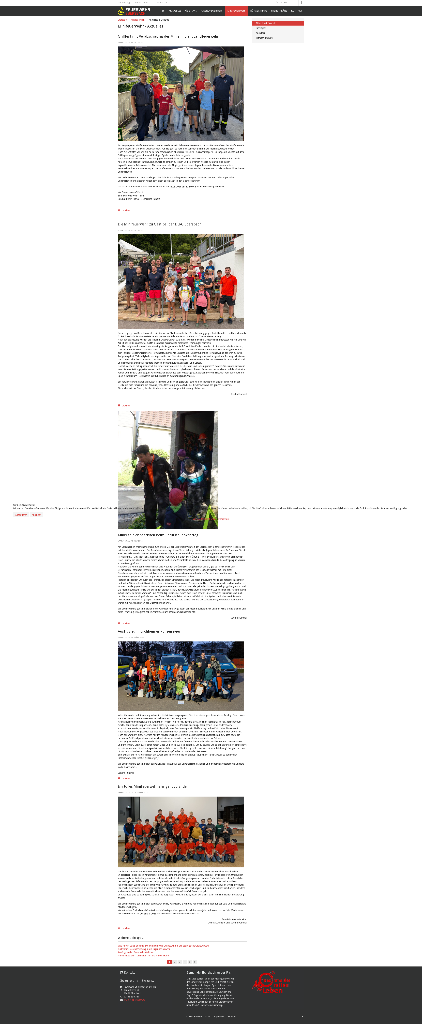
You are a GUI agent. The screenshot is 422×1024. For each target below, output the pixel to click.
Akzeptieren (21, 515)
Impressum (223, 519)
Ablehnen (36, 515)
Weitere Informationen (204, 519)
